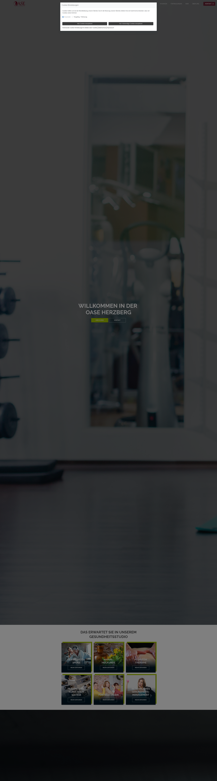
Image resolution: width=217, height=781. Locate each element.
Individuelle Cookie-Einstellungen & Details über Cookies (79, 28)
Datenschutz (102, 28)
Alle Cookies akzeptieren (84, 23)
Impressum (110, 28)
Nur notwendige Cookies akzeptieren (130, 23)
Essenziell (67, 17)
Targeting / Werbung (80, 17)
